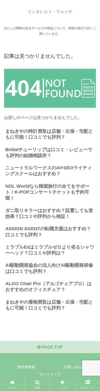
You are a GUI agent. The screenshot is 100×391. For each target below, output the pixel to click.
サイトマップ (50, 374)
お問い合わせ (74, 367)
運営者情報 (26, 367)
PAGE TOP (52, 347)
